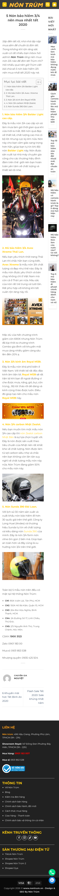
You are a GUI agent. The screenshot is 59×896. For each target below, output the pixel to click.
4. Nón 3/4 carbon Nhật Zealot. (21, 103)
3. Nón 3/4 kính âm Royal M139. (21, 99)
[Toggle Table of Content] (37, 82)
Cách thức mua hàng (16, 811)
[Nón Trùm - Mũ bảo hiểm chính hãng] (26, 4)
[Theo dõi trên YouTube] (35, 837)
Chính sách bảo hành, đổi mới (20, 806)
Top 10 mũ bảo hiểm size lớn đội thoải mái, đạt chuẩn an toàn (54, 156)
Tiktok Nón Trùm (14, 854)
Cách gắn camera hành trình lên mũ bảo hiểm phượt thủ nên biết (54, 107)
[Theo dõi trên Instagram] (24, 837)
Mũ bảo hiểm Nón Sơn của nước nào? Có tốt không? (55, 244)
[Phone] (52, 872)
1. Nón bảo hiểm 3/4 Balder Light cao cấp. (22, 88)
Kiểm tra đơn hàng (15, 797)
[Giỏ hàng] (54, 4)
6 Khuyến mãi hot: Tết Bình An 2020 (12, 697)
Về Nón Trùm (12, 787)
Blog (7, 792)
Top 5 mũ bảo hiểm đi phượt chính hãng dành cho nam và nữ (54, 288)
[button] (4, 4)
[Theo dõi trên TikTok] (30, 837)
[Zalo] (52, 880)
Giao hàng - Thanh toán (17, 815)
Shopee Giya (11, 868)
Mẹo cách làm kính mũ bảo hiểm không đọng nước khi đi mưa (54, 60)
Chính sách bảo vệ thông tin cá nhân (24, 820)
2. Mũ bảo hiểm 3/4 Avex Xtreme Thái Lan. (22, 94)
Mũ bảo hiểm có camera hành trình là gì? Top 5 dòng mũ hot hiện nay (54, 203)
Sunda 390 (30, 531)
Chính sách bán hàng (16, 801)
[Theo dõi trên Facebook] (18, 837)
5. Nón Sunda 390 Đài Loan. (19, 106)
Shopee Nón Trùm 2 (15, 863)
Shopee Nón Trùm (14, 858)
